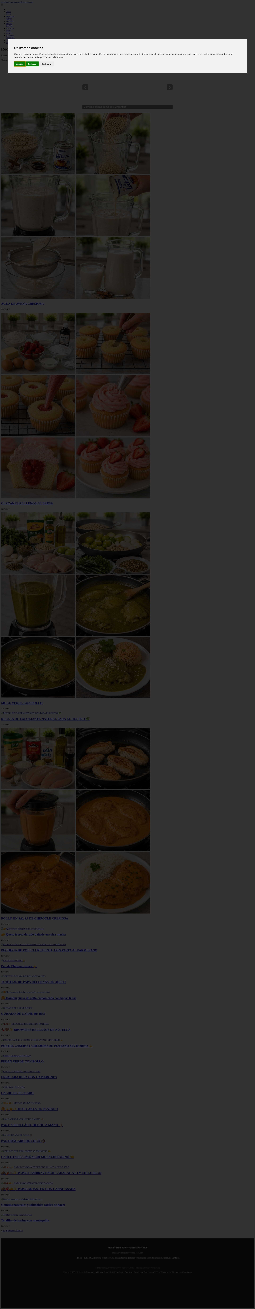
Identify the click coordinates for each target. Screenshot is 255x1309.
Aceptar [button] (19, 64)
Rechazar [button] (32, 64)
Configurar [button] (46, 64)
